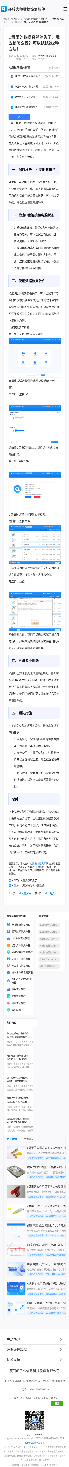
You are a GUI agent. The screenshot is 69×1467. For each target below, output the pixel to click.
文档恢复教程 (19, 996)
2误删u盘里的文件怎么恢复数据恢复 (50, 932)
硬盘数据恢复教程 (21, 931)
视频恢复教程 (19, 1003)
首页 (12, 20)
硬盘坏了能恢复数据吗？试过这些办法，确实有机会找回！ (18, 1101)
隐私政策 (25, 1465)
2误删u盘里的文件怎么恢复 (50, 946)
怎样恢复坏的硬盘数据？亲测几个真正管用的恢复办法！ (18, 1081)
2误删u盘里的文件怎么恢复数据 (50, 925)
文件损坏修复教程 (21, 959)
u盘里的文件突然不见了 (24, 880)
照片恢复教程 (19, 989)
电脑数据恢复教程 (21, 924)
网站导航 (53, 1465)
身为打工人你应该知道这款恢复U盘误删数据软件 (50, 959)
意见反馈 (35, 1465)
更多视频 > (54, 67)
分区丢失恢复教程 (21, 965)
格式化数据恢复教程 (22, 972)
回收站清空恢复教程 (22, 952)
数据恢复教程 (18, 20)
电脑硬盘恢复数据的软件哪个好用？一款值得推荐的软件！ (18, 1059)
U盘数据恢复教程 (21, 938)
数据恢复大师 (39, 863)
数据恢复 (27, 202)
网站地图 (45, 1465)
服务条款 (16, 1465)
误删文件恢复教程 (21, 945)
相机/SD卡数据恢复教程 (22, 981)
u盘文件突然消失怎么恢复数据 (28, 885)
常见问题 (16, 1010)
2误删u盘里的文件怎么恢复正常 (50, 952)
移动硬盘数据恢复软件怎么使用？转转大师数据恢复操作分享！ (18, 1037)
